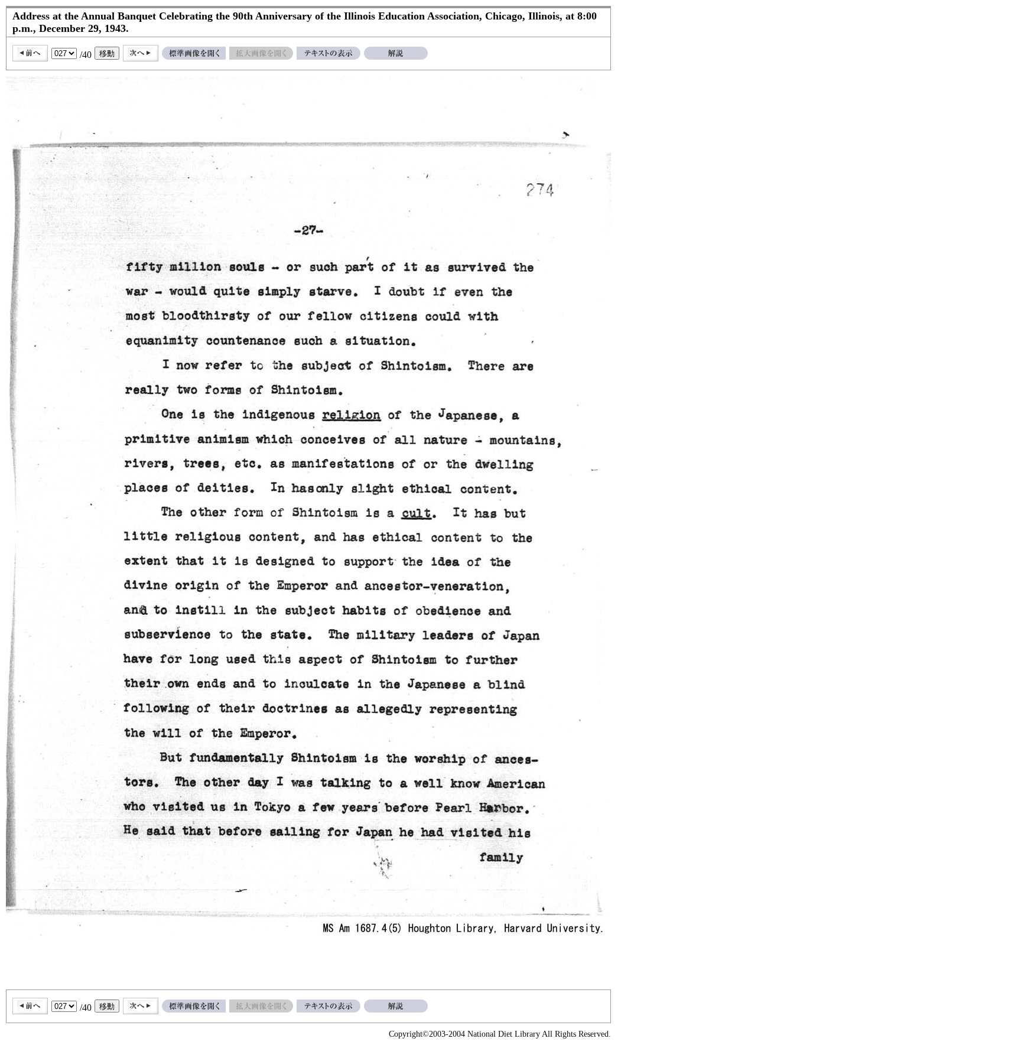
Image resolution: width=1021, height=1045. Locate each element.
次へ (140, 53)
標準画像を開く (194, 53)
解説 (396, 53)
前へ (30, 53)
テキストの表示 (328, 53)
